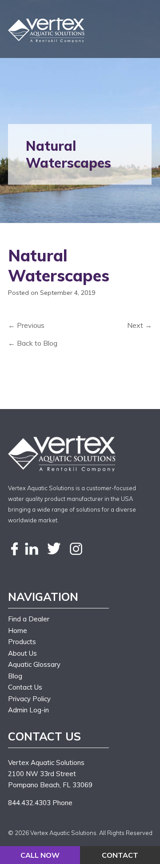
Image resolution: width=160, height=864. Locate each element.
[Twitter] (53, 549)
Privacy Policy (29, 699)
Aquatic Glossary (34, 664)
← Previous (26, 325)
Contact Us (25, 687)
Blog (15, 676)
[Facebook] (14, 549)
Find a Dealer (28, 619)
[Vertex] (47, 30)
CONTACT (120, 855)
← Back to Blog (32, 343)
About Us (22, 653)
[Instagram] (76, 549)
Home (17, 630)
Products (22, 641)
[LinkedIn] (31, 549)
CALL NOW (40, 855)
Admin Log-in (28, 710)
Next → (139, 325)
